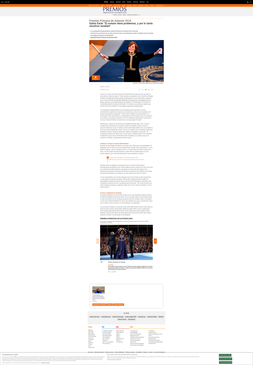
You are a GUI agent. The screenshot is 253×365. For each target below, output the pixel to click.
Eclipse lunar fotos (94, 316)
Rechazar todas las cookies (225, 358)
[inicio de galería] (97, 241)
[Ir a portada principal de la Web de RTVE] (95, 327)
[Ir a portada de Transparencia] (147, 327)
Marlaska (161, 316)
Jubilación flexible (152, 316)
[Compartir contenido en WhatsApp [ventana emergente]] (148, 89)
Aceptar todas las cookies (225, 355)
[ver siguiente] (155, 241)
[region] (126, 359)
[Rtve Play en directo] (6, 2)
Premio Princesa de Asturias (122, 98)
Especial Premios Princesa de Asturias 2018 (104, 37)
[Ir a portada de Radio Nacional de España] (123, 327)
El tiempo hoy (141, 316)
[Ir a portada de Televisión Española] (109, 327)
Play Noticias (131, 319)
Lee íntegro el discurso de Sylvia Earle (102, 35)
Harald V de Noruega (118, 316)
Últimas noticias (122, 319)
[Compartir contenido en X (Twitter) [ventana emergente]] (142, 89)
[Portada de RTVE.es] (106, 2)
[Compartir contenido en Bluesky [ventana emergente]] (145, 89)
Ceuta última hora (106, 316)
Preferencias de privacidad (225, 362)
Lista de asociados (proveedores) (114, 359)
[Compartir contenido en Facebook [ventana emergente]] (139, 89)
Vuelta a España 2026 (130, 316)
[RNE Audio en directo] (8, 2)
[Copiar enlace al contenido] (152, 89)
